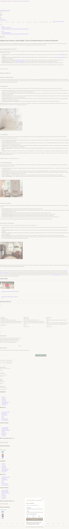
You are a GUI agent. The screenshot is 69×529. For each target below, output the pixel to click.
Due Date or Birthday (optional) (31, 514)
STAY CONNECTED (34, 519)
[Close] (43, 499)
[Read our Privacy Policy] (42, 523)
